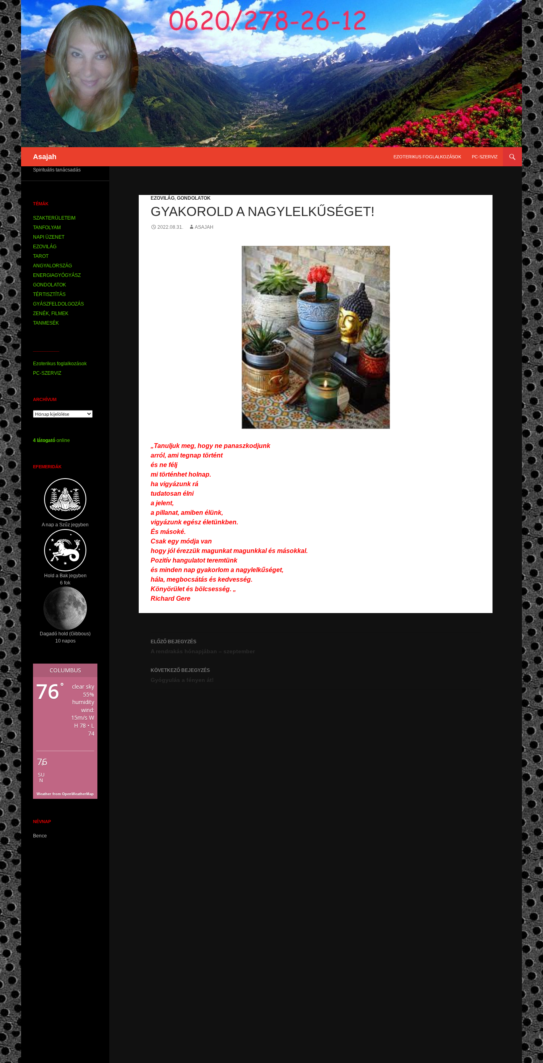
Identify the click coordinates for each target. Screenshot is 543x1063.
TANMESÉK (46, 323)
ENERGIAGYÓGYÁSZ (57, 275)
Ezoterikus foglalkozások (427, 156)
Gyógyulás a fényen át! (182, 675)
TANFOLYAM (47, 227)
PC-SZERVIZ (485, 156)
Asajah (44, 157)
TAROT (40, 256)
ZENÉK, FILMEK (50, 313)
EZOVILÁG (163, 198)
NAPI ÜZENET (48, 237)
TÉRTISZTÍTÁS (49, 294)
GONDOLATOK (194, 198)
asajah (204, 227)
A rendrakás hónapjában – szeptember (203, 646)
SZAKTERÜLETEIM (54, 218)
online (51, 440)
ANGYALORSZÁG (52, 266)
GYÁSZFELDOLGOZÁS (58, 304)
